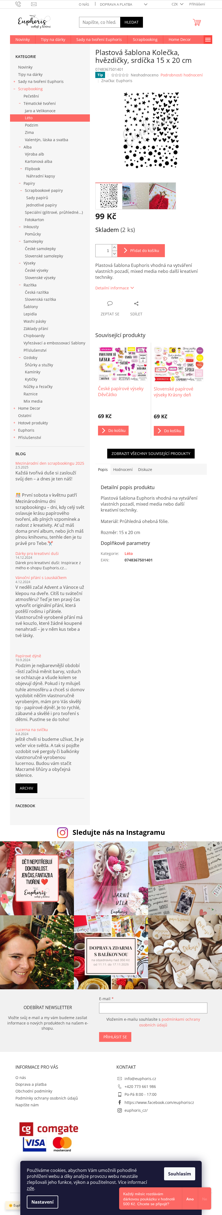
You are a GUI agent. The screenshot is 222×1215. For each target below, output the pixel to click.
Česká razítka (37, 292)
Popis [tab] (103, 469)
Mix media (33, 401)
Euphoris (26, 430)
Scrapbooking (30, 88)
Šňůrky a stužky (39, 364)
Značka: (116, 80)
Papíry (29, 183)
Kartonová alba (38, 161)
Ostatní (24, 415)
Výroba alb (34, 154)
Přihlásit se (115, 1036)
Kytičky (31, 379)
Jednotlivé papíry (41, 205)
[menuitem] (22, 39)
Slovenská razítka (40, 299)
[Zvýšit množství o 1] (114, 247)
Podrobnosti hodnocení (182, 74)
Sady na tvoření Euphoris (41, 81)
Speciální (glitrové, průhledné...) (54, 212)
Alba (28, 147)
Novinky (25, 67)
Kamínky (32, 371)
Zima (29, 132)
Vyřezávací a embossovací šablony (54, 342)
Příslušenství (35, 350)
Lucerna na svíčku (31, 730)
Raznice (31, 393)
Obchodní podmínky (33, 1091)
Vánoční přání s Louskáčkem (41, 578)
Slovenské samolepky (44, 255)
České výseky (36, 270)
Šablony (31, 306)
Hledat (132, 22)
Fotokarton (34, 219)
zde (30, 1188)
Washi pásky (35, 321)
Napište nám (27, 1104)
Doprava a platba (116, 4)
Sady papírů (37, 197)
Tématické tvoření (40, 103)
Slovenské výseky (40, 277)
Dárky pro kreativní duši (37, 553)
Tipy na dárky (30, 74)
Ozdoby (30, 357)
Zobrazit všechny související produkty (151, 453)
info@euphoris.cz (140, 1078)
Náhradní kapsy (40, 176)
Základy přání (36, 328)
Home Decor (29, 408)
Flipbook (32, 168)
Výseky (29, 263)
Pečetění (31, 96)
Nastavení (42, 1202)
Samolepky (33, 241)
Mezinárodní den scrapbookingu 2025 (49, 463)
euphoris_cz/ (136, 1110)
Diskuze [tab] (145, 469)
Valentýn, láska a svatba (46, 139)
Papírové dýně (28, 656)
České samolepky (40, 248)
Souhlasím (179, 1174)
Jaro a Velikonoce (40, 110)
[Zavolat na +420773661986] (23, 3)
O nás (84, 4)
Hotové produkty (33, 422)
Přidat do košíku (144, 250)
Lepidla (30, 313)
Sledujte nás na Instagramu (119, 832)
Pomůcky (33, 234)
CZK (175, 4)
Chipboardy (34, 335)
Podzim (31, 125)
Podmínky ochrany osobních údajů (46, 1098)
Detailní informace (112, 287)
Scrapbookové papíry (44, 190)
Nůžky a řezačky (38, 386)
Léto (28, 117)
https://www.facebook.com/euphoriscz (159, 1102)
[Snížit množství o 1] (114, 254)
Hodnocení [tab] (123, 469)
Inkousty (31, 226)
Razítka (30, 284)
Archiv (26, 788)
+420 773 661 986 (140, 1086)
